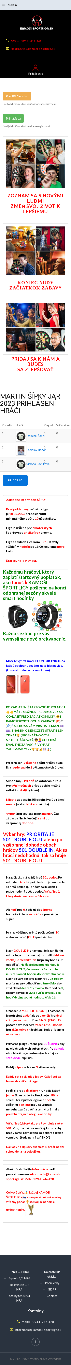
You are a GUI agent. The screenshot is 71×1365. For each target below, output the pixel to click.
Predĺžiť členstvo (17, 96)
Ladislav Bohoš (36, 450)
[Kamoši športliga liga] (35, 23)
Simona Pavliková (38, 464)
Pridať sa (15, 480)
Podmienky (52, 1283)
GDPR (52, 1289)
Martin (12, 5)
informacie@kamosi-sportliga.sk (33, 48)
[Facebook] (36, 1342)
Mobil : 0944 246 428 (26, 40)
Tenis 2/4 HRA (19, 1272)
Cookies (52, 1296)
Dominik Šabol (35, 436)
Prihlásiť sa (13, 118)
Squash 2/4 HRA (19, 1278)
